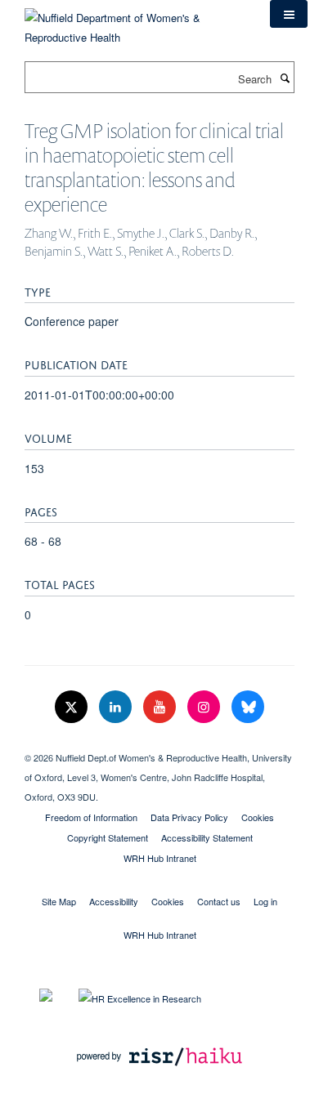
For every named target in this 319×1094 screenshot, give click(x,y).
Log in (265, 901)
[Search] (285, 78)
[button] (289, 14)
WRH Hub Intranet (160, 857)
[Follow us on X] (73, 707)
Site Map (59, 901)
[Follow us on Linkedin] (117, 707)
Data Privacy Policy (189, 817)
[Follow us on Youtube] (161, 707)
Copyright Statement (107, 837)
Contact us (218, 901)
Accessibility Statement (207, 837)
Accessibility (113, 901)
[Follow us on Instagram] (205, 707)
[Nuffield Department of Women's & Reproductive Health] (135, 21)
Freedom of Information (91, 817)
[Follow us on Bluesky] (247, 707)
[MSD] (159, 743)
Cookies (257, 817)
